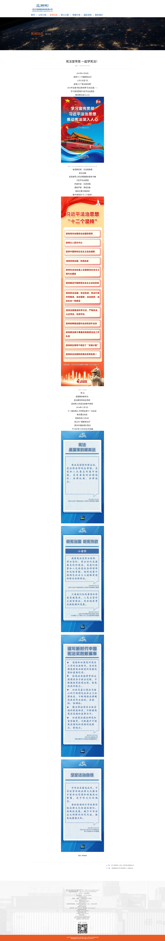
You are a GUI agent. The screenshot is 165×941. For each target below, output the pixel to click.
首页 (33, 15)
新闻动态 (54, 15)
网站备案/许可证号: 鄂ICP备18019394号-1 (82, 938)
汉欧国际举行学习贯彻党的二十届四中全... (122, 868)
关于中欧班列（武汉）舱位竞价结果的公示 (122, 865)
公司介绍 (42, 15)
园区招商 (88, 15)
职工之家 (65, 15)
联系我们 (99, 15)
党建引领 (76, 15)
